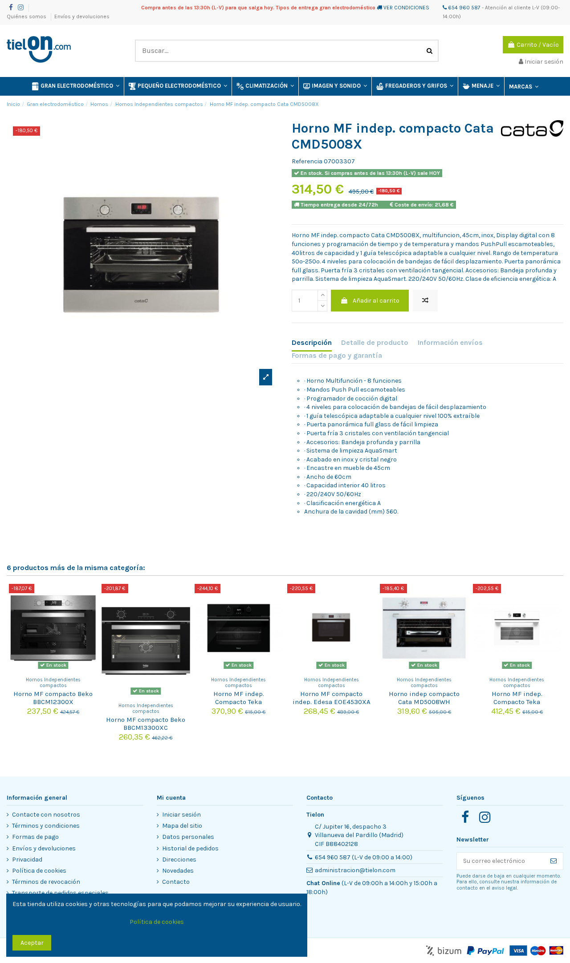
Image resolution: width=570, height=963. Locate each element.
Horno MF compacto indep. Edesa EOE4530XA (331, 698)
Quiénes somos (27, 16)
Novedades (178, 870)
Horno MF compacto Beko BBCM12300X (53, 698)
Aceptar (32, 943)
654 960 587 (463, 7)
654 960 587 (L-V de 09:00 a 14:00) (363, 857)
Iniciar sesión (181, 814)
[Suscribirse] (553, 861)
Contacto (176, 882)
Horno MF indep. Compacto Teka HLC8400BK (238, 702)
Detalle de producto (374, 342)
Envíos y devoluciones (82, 16)
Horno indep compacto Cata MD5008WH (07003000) (424, 702)
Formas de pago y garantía (337, 355)
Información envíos (450, 342)
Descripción (312, 342)
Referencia (307, 161)
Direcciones (179, 859)
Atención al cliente (508, 7)
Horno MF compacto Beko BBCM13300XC (145, 724)
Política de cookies (39, 870)
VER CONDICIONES (406, 7)
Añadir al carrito (376, 300)
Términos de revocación (46, 882)
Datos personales (188, 837)
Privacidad (27, 859)
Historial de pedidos (190, 848)
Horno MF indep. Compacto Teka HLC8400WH (517, 702)
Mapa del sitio (182, 825)
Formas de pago (35, 837)
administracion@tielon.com (355, 870)
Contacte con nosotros (46, 814)
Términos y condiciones (46, 825)
